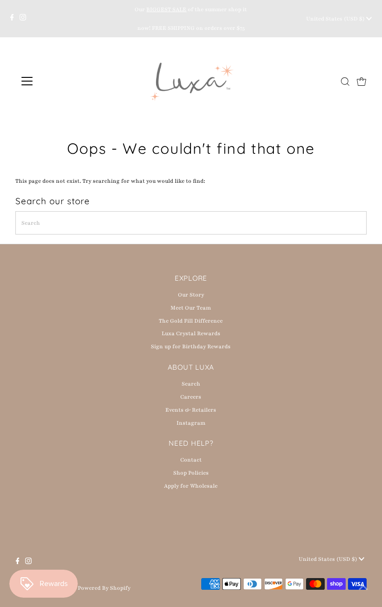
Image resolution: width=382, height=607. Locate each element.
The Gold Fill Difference (191, 320)
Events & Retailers (190, 410)
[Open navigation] (57, 81)
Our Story (191, 294)
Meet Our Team (191, 307)
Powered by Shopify (104, 588)
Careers (190, 396)
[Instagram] (22, 18)
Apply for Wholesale (191, 486)
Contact (191, 459)
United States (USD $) (336, 18)
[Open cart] (361, 81)
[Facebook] (12, 18)
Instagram (191, 423)
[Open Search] (345, 81)
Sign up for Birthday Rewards (191, 346)
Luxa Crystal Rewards (191, 333)
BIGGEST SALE (166, 9)
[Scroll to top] (363, 588)
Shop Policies (191, 472)
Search (191, 383)
